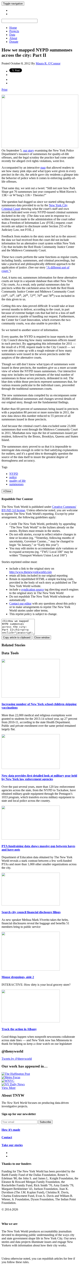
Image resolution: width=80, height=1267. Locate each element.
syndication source (32, 589)
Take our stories (12, 1145)
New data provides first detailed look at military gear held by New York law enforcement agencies (39, 777)
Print (4, 89)
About (13, 38)
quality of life (17, 480)
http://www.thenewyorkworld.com (30, 572)
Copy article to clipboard (16, 637)
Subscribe (45, 1122)
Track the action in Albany (19, 1029)
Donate (13, 41)
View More (9, 1087)
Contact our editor (20, 603)
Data (12, 34)
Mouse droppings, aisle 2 (18, 977)
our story (28, 150)
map (43, 167)
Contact (7, 1137)
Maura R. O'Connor (48, 63)
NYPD (13, 473)
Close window (42, 637)
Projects (14, 31)
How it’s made (11, 1129)
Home (13, 27)
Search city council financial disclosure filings (31, 912)
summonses (16, 484)
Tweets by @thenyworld (17, 1058)
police (13, 477)
